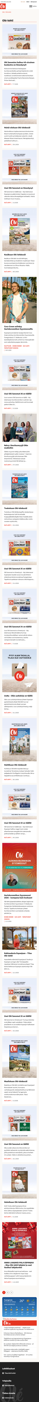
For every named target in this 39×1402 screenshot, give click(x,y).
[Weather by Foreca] (10, 1319)
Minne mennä (17, 346)
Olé (3, 12)
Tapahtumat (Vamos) (11, 348)
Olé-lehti (23, 2)
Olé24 (27, 2)
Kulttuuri (7, 346)
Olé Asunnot (34, 2)
